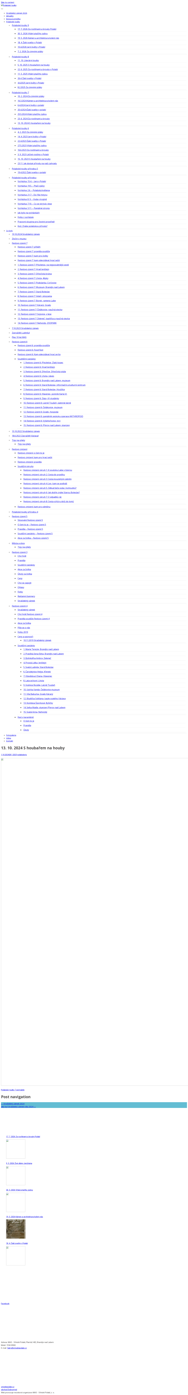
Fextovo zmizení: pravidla (30, 461)
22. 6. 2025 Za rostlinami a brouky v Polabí (38, 69)
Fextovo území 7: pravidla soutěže (34, 251)
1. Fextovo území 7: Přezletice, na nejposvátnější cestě (43, 264)
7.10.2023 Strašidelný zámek (25, 328)
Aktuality (10, 16)
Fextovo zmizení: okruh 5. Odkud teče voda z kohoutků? (49, 488)
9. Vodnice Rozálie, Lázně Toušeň (39, 685)
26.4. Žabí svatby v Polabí (29, 78)
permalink (20, 1090)
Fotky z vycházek (26, 217)
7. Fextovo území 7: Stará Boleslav (34, 291)
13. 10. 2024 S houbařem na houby (34, 123)
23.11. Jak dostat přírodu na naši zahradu (37, 163)
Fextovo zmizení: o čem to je (31, 453)
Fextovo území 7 (19, 243)
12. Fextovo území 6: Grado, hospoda (40, 411)
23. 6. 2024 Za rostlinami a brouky (34, 118)
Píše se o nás (24, 627)
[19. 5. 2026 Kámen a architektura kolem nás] (15, 1229)
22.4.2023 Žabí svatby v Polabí (32, 141)
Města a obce (18, 543)
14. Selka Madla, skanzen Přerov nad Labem (44, 707)
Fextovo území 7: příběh (29, 246)
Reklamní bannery (26, 596)
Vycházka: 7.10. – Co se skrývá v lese (35, 203)
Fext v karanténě (26, 717)
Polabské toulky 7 (20, 92)
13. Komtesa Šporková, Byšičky (38, 703)
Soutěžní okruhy (26, 466)
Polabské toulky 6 (20, 128)
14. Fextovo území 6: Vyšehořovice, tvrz (41, 420)
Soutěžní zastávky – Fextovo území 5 (35, 533)
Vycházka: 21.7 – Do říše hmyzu (32, 194)
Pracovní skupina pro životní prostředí (36, 221)
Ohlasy (21, 587)
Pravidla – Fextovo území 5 (30, 529)
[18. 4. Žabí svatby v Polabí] (15, 1255)
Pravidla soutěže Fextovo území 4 (33, 618)
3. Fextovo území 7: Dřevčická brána (35, 273)
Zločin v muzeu (19, 238)
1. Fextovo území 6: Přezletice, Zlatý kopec (43, 362)
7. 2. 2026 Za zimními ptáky (30, 51)
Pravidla (21, 560)
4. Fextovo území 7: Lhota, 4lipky (33, 278)
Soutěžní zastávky (26, 565)
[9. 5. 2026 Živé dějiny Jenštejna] (15, 1175)
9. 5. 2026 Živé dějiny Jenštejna (19, 1163)
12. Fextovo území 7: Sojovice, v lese (34, 314)
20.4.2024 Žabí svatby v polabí (32, 109)
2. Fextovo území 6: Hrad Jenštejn (39, 367)
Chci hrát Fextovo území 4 (30, 614)
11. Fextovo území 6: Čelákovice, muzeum (42, 407)
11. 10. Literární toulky (28, 60)
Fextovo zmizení (19, 449)
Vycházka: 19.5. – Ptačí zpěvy (31, 185)
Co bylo (9, 230)
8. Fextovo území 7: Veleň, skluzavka (35, 296)
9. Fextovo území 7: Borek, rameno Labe (37, 300)
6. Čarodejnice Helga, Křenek (37, 671)
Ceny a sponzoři (25, 636)
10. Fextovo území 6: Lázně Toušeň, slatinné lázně (47, 402)
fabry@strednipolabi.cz (17, 1348)
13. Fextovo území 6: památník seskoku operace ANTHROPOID (53, 416)
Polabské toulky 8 (20, 56)
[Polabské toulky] (8, 5)
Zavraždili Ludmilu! (21, 332)
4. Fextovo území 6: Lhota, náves (38, 376)
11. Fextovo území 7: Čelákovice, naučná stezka (40, 309)
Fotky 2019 (23, 632)
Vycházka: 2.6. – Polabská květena (34, 190)
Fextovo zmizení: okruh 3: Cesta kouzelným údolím (47, 479)
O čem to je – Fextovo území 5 (32, 524)
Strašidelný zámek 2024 (12, 1103)
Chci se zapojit (24, 582)
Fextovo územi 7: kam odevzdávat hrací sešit (39, 260)
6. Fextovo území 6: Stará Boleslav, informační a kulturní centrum (54, 385)
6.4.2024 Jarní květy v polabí (31, 105)
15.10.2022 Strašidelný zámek (26, 431)
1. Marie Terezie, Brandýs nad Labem (41, 649)
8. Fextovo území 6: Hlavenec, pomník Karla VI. (45, 394)
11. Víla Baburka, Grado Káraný (38, 694)
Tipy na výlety (18, 440)
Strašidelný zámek (26, 600)
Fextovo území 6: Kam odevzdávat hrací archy (39, 354)
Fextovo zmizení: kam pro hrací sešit (35, 457)
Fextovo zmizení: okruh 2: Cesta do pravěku (44, 474)
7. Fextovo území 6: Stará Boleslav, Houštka (44, 389)
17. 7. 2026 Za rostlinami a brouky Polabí (37, 29)
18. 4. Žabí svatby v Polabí (30, 42)
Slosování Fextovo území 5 (30, 520)
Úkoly (26, 729)
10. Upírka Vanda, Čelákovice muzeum (41, 689)
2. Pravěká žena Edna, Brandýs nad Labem (43, 653)
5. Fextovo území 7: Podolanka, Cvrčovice (37, 282)
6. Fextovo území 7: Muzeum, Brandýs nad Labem (41, 287)
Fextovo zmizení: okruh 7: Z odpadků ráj (42, 497)
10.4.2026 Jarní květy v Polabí (31, 47)
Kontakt (9, 741)
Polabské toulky (13, 21)
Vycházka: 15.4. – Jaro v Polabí (32, 181)
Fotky (20, 591)
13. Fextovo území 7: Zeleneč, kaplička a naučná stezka (44, 318)
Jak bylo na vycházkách (29, 212)
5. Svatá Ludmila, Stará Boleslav (38, 667)
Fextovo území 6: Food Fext (30, 349)
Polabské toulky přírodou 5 (25, 168)
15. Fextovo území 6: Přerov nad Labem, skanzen (46, 425)
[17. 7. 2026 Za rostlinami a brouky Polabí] (15, 1149)
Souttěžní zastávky (27, 358)
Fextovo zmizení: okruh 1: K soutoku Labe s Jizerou (47, 470)
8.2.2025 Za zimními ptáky (30, 87)
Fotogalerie (11, 735)
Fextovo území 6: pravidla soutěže (34, 345)
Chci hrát (22, 556)
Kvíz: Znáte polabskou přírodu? (32, 226)
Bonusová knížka (13, 19)
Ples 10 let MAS (19, 337)
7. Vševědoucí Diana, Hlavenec (37, 676)
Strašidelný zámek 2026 (16, 13)
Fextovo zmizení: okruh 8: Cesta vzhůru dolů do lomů (48, 501)
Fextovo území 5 (19, 516)
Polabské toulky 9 (20, 25)
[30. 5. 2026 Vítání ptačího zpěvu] (15, 1202)
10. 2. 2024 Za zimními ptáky (31, 96)
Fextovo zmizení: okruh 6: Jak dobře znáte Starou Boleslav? (51, 492)
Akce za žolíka (24, 569)
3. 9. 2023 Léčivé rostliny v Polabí (33, 154)
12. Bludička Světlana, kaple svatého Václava (44, 698)
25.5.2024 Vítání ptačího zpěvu (32, 114)
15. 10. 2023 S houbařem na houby (34, 159)
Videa (8, 738)
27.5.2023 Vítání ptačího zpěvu (32, 145)
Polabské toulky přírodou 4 (25, 512)
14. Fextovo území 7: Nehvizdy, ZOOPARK (37, 323)
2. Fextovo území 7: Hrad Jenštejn (33, 269)
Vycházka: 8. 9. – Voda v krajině (32, 199)
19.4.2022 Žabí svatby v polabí (32, 172)
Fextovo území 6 (19, 341)
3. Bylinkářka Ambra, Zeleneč (37, 658)
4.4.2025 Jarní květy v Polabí (31, 82)
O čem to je (28, 721)
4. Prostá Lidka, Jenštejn (34, 662)
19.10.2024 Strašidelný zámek (26, 234)
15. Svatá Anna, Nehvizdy (35, 712)
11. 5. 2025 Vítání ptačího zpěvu (33, 73)
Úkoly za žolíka (25, 573)
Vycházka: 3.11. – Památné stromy (34, 208)
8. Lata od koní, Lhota (33, 680)
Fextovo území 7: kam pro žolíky (33, 255)
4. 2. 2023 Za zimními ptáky (30, 132)
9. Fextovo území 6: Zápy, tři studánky (41, 398)
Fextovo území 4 (19, 606)
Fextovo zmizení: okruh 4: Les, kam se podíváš (45, 483)
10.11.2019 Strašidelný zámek (37, 640)
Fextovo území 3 (19, 552)
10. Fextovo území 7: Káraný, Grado (34, 305)
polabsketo (22, 755)
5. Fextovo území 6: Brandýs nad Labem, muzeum (46, 380)
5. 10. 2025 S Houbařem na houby (34, 64)
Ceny (20, 578)
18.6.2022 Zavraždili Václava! (25, 435)
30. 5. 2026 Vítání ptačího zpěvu (33, 33)
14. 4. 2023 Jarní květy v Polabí (32, 136)
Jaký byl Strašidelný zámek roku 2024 (18, 1106)
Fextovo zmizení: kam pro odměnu (34, 506)
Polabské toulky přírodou (24, 177)
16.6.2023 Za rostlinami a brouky (33, 150)
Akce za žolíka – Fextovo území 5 (33, 538)
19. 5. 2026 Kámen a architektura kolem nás (38, 38)
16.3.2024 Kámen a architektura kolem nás (38, 100)
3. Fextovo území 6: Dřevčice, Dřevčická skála (44, 371)
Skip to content (7, 2)
